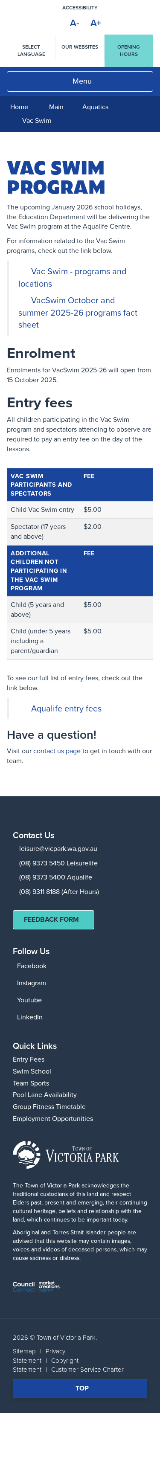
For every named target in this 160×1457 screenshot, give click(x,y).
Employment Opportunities (53, 1118)
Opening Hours (128, 50)
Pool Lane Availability (45, 1095)
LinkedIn (30, 1017)
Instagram (31, 983)
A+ (95, 23)
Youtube (29, 1000)
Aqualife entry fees (66, 708)
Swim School (32, 1071)
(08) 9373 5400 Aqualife (55, 877)
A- (74, 23)
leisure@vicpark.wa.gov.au (58, 848)
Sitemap (24, 1351)
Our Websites (79, 47)
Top (87, 1390)
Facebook (32, 966)
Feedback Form (51, 919)
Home (19, 107)
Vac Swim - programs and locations (72, 277)
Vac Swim (36, 120)
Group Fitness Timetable (49, 1107)
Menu (82, 81)
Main (56, 107)
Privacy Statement (39, 1356)
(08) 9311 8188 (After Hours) (59, 892)
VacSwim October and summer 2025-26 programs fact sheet (77, 312)
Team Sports (31, 1083)
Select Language (31, 50)
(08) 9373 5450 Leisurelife (58, 863)
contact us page (57, 751)
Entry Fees (28, 1059)
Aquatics (95, 107)
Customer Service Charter (87, 1369)
